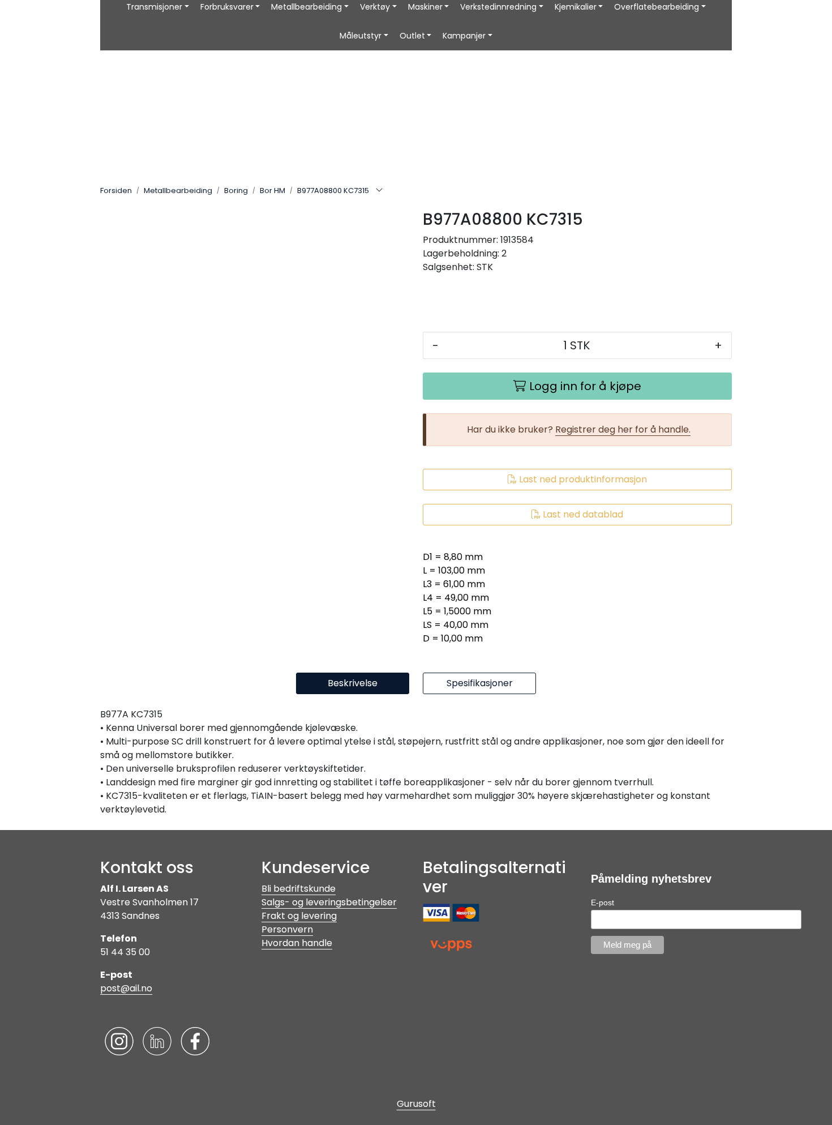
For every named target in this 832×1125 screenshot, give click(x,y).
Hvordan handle (296, 942)
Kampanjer (464, 35)
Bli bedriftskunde (298, 888)
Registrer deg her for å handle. (623, 429)
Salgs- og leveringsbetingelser (329, 902)
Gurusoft (416, 1103)
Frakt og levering (299, 915)
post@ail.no (126, 988)
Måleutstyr (360, 35)
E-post (602, 902)
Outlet (412, 35)
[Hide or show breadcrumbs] (379, 190)
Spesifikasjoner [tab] (480, 683)
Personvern (287, 929)
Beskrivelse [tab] (353, 683)
